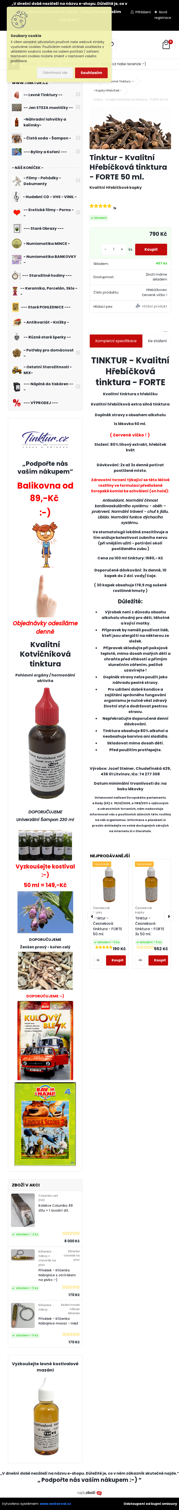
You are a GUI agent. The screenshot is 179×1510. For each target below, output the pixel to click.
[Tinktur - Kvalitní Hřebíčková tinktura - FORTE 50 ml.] (130, 128)
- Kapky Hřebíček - (107, 90)
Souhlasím (91, 72)
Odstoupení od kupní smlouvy (150, 1503)
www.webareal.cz (55, 1503)
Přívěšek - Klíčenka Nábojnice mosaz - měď (58, 1321)
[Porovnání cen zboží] (89, 1492)
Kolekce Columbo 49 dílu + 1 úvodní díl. (55, 1208)
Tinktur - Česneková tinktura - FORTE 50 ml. (107, 926)
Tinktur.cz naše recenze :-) (123, 63)
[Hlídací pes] (150, 306)
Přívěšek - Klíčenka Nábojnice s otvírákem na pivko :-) (57, 1275)
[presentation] (92, 916)
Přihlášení (143, 12)
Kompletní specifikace (116, 341)
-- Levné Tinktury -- (120, 81)
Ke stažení (157, 341)
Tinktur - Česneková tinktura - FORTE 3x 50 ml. (149, 926)
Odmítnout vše (55, 73)
